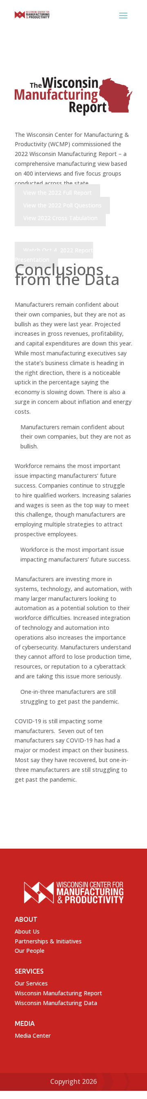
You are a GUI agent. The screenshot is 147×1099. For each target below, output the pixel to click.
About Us (27, 931)
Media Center (33, 1035)
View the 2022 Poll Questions (62, 205)
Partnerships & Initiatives (48, 941)
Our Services (31, 983)
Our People (30, 950)
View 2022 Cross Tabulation (60, 218)
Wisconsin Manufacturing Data (56, 1003)
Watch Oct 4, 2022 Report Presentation (54, 255)
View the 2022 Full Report (57, 192)
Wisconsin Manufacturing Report (58, 993)
